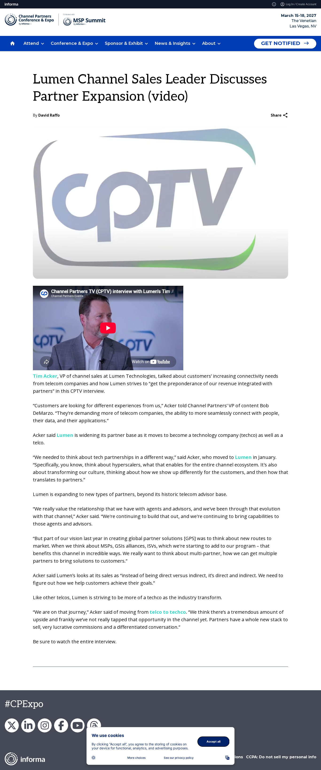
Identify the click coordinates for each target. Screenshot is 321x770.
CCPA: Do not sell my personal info (281, 757)
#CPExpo (24, 704)
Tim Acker (45, 376)
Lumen (65, 435)
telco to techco (168, 612)
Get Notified (280, 43)
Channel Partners (28, 725)
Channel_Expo (12, 725)
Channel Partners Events (61, 725)
